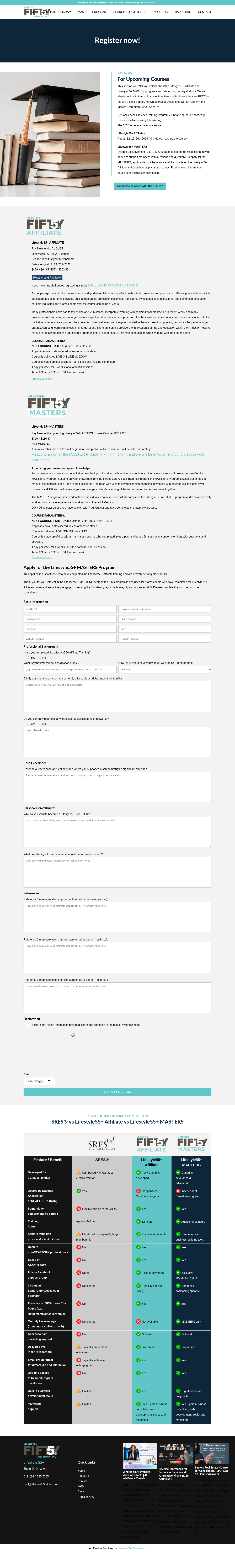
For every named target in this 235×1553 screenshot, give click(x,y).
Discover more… (43, 379)
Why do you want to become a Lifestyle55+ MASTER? (57, 814)
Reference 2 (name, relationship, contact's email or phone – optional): (66, 939)
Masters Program (92, 12)
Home (31, 12)
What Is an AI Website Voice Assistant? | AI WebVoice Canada (136, 1475)
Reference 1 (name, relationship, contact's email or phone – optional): (66, 899)
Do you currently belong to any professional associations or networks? (66, 718)
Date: (27, 1074)
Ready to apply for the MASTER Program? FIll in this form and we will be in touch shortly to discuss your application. (118, 457)
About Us (160, 12)
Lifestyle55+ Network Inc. (133, 1548)
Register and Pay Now (47, 277)
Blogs (81, 1491)
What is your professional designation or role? (51, 663)
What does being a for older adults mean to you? (63, 854)
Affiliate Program (56, 12)
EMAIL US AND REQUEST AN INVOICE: (112, 285)
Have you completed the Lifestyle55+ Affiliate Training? (57, 652)
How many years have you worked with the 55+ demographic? (156, 662)
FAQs (81, 1486)
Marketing (183, 12)
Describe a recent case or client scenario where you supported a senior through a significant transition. (86, 769)
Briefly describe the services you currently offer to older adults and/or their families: (73, 678)
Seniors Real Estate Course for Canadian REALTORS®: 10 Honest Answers (211, 1471)
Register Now (86, 1496)
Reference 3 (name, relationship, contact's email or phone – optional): (66, 979)
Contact (204, 12)
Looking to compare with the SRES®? (140, 186)
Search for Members (130, 12)
